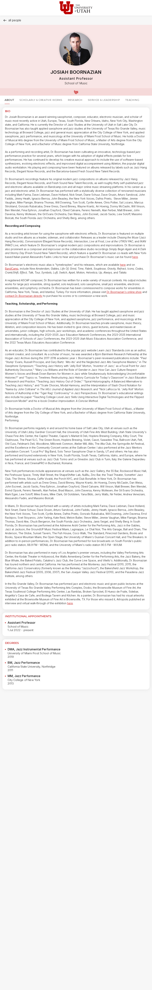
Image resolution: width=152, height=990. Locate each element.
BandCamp (11, 268)
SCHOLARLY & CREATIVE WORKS (40, 99)
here (135, 256)
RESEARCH (75, 99)
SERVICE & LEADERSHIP (104, 99)
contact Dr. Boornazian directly (23, 295)
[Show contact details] (76, 92)
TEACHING (132, 99)
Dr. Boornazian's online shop (124, 291)
